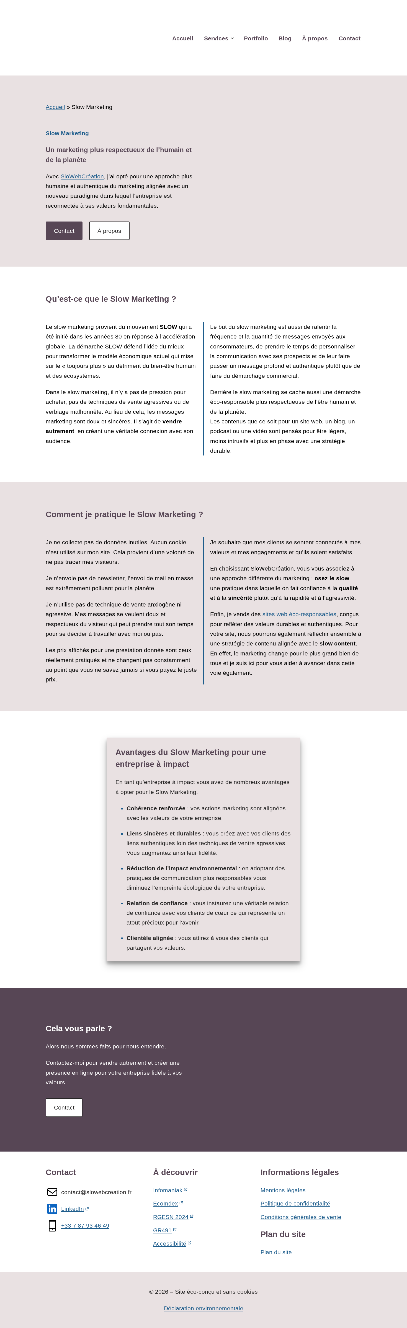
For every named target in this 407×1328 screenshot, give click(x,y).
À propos (109, 231)
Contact (64, 231)
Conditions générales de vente (301, 1217)
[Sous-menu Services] (232, 37)
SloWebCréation (82, 176)
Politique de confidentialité (295, 1203)
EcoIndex (165, 1203)
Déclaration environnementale (203, 1308)
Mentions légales (283, 1190)
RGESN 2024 (171, 1217)
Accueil (55, 107)
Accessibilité (169, 1243)
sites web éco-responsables (299, 614)
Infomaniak (167, 1190)
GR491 (162, 1230)
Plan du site (276, 1252)
